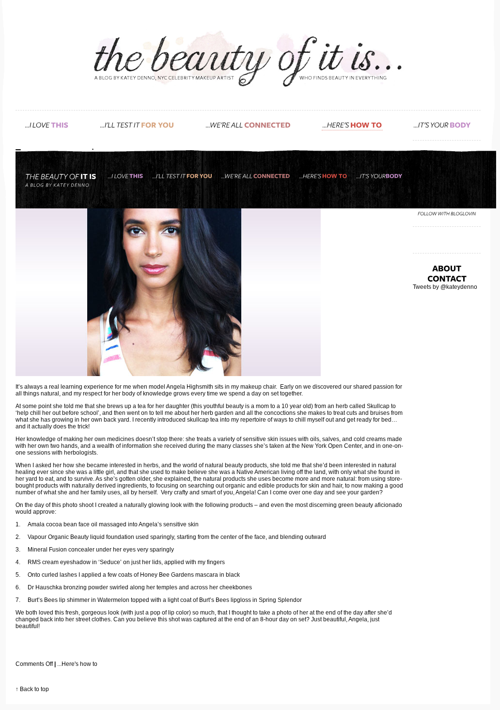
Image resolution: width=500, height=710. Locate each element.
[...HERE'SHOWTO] (352, 124)
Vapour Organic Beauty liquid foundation (81, 537)
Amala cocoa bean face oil (62, 524)
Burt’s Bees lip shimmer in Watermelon (78, 600)
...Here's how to (77, 664)
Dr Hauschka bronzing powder (68, 587)
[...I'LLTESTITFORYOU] (137, 124)
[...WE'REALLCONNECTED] (248, 124)
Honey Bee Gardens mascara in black (190, 574)
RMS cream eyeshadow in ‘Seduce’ (75, 562)
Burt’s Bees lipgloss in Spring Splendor (250, 600)
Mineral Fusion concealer (62, 549)
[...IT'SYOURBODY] (442, 124)
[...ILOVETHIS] (46, 124)
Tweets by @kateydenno (445, 287)
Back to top (34, 689)
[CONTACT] (447, 278)
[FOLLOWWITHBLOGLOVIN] (447, 213)
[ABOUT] (446, 268)
